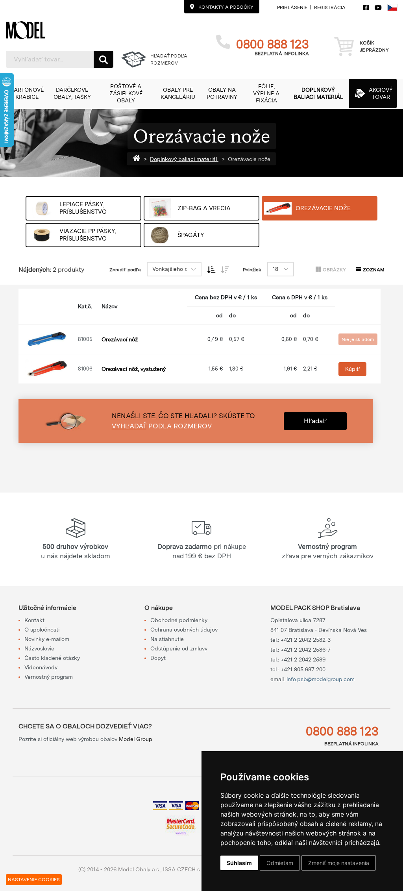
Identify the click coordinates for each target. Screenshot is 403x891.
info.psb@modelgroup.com (321, 679)
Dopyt (158, 658)
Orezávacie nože (249, 159)
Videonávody (40, 667)
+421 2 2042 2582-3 (306, 640)
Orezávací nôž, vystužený (134, 369)
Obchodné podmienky (178, 620)
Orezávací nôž (120, 339)
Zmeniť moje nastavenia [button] (338, 863)
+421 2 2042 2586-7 (306, 649)
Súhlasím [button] (239, 863)
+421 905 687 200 (303, 669)
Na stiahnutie (167, 639)
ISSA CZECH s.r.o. (185, 869)
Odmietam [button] (279, 863)
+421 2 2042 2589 (303, 659)
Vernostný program (48, 677)
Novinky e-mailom (46, 639)
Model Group (135, 739)
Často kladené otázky (52, 658)
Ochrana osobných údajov (184, 629)
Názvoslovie (39, 648)
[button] (27, 93)
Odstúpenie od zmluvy (178, 648)
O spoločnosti (41, 629)
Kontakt (34, 620)
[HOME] (138, 159)
